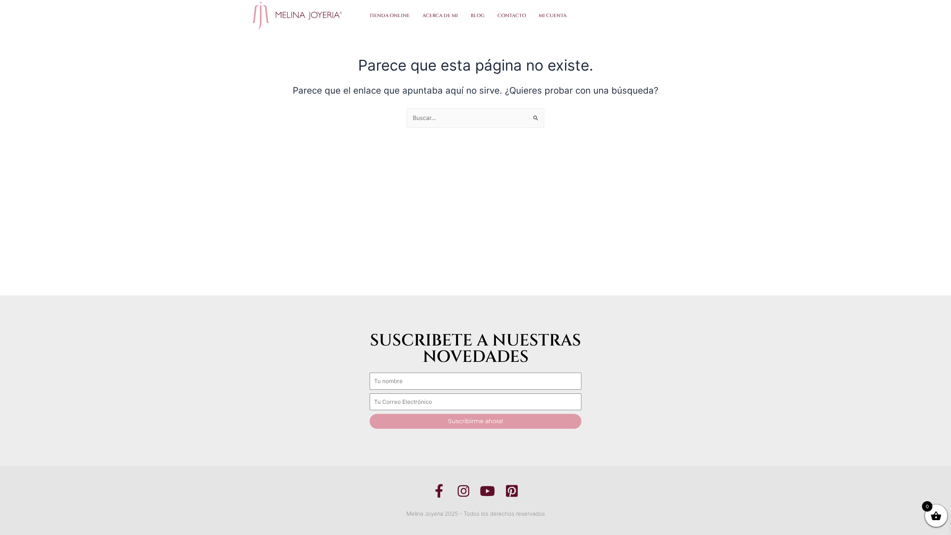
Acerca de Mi (440, 15)
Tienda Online (389, 15)
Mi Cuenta (553, 15)
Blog (478, 15)
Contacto (511, 15)
